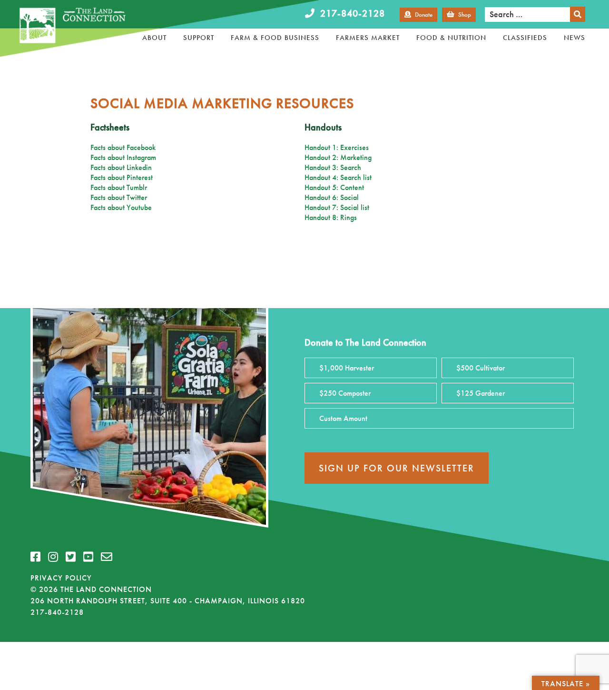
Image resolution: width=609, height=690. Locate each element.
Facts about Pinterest (121, 177)
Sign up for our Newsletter (396, 468)
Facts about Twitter (118, 197)
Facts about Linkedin (121, 167)
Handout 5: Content (334, 187)
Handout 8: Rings (330, 217)
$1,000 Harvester (346, 368)
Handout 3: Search (332, 167)
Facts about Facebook (123, 147)
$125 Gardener (480, 393)
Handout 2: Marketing (338, 157)
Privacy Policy (61, 578)
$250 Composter (345, 393)
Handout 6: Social (331, 197)
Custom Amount (343, 418)
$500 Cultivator (480, 368)
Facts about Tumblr (118, 187)
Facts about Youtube (121, 207)
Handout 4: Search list (338, 177)
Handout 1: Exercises (336, 147)
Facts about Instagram (123, 157)
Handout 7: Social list (336, 207)
